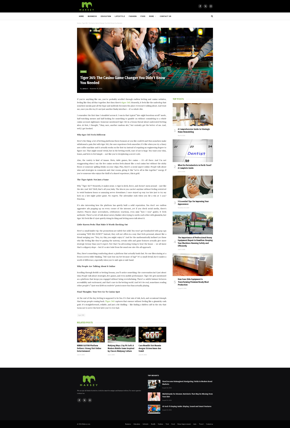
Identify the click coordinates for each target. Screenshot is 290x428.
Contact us (165, 16)
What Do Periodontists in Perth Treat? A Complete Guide (194, 166)
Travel (201, 424)
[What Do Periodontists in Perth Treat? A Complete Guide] (193, 150)
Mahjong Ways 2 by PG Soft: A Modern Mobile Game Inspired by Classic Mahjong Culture (121, 348)
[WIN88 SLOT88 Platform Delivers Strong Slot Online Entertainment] (91, 334)
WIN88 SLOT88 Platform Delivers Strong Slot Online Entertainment (89, 348)
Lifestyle (120, 16)
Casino (83, 71)
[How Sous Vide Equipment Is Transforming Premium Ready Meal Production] (193, 264)
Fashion (133, 16)
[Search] (212, 16)
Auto (194, 424)
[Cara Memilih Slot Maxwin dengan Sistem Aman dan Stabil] (152, 334)
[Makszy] (86, 6)
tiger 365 (126, 102)
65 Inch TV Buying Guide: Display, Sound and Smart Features (186, 406)
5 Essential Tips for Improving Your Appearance (193, 202)
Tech (167, 424)
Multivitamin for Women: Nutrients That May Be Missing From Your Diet (187, 395)
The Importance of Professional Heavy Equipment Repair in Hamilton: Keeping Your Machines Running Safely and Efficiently (195, 241)
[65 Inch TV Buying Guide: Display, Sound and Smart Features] (154, 409)
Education (106, 16)
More (151, 16)
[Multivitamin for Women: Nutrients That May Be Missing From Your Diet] (154, 396)
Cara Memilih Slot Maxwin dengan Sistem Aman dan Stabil (150, 348)
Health (153, 424)
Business (92, 16)
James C (85, 88)
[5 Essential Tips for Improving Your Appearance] (193, 187)
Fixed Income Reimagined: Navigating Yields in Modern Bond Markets (187, 382)
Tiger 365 (110, 301)
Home (81, 16)
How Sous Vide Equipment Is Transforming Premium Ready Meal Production (193, 282)
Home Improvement (184, 424)
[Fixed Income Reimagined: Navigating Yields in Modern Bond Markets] (154, 384)
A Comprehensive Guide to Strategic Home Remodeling (194, 130)
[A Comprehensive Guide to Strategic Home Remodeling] (193, 114)
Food (142, 16)
